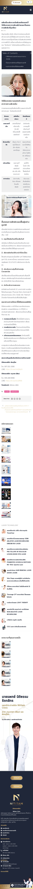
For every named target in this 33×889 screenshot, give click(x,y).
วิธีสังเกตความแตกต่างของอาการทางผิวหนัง (16, 58)
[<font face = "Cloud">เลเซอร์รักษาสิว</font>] (1, 828)
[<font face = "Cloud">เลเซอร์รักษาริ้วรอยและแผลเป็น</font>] (1, 830)
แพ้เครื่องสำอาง (14, 391)
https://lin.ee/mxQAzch (14, 369)
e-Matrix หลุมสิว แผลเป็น (14, 620)
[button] (30, 9)
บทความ (4, 30)
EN (30, 2)
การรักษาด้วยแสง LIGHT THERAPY (17, 603)
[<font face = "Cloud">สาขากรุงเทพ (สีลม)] (1, 866)
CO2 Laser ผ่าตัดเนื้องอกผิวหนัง (16, 627)
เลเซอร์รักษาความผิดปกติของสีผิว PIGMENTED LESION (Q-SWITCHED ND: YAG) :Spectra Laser (19, 562)
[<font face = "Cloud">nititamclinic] (1, 858)
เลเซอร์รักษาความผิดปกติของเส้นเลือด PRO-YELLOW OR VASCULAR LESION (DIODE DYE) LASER (17, 551)
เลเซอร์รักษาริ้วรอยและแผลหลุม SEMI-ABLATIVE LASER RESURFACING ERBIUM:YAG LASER (18, 541)
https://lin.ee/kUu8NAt (14, 381)
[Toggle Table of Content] (30, 53)
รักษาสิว (7, 391)
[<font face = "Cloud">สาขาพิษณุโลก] (1, 861)
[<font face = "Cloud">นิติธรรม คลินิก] (1, 855)
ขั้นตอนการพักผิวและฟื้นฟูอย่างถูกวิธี (16, 63)
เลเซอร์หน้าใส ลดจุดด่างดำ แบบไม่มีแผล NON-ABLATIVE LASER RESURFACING (18, 612)
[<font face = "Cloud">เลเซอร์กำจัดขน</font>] (1, 832)
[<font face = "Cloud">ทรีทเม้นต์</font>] (1, 835)
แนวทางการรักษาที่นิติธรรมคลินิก (15, 66)
